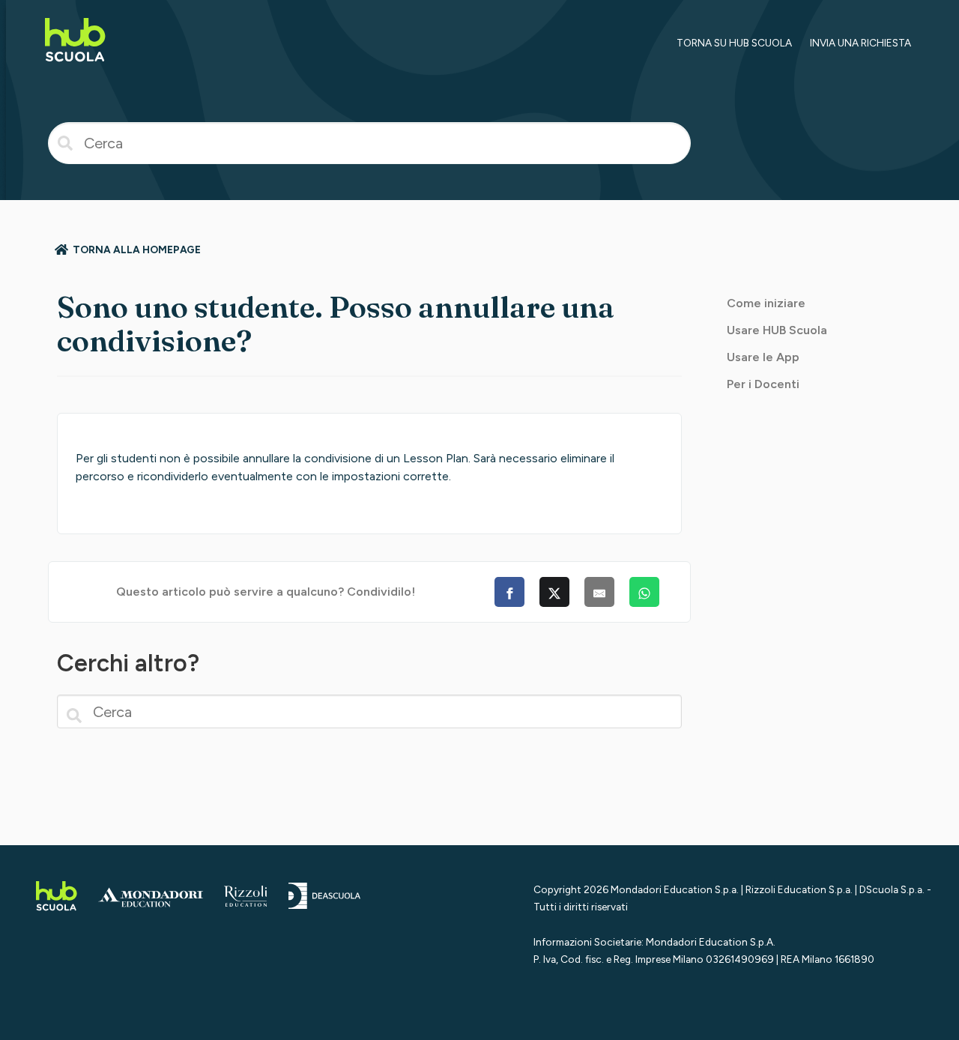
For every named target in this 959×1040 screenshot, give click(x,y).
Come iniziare (766, 303)
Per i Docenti (763, 384)
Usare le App (763, 357)
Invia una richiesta (860, 43)
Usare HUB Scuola (777, 330)
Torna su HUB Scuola (734, 43)
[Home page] (75, 64)
